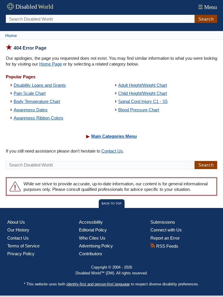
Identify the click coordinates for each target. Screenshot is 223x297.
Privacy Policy (21, 253)
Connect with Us (166, 229)
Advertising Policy (96, 245)
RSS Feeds (166, 246)
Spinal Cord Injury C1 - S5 (143, 101)
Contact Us (112, 150)
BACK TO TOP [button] (112, 203)
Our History (18, 229)
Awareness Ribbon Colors (38, 117)
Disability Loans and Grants (40, 85)
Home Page (50, 63)
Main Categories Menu (114, 136)
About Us (16, 222)
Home (11, 35)
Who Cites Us (92, 238)
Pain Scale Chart (30, 93)
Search (206, 19)
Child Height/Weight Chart (142, 93)
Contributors (90, 253)
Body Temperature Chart (37, 101)
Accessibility (91, 222)
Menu (207, 7)
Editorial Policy (93, 229)
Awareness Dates (31, 109)
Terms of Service (23, 245)
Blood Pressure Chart (138, 109)
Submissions (162, 222)
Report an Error (165, 238)
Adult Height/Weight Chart (142, 85)
